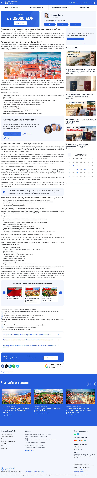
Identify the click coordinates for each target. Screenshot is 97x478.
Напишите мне (51, 358)
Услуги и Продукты (6, 434)
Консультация (20, 23)
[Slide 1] (78, 43)
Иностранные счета (35, 7)
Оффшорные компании (11, 7)
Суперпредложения (7, 436)
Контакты (4, 448)
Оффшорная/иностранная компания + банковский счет (40, 439)
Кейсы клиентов (84, 7)
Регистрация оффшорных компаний (36, 436)
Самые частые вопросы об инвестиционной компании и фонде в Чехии (78, 410)
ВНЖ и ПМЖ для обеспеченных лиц (35, 447)
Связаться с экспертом (12, 134)
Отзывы (3, 443)
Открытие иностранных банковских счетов (38, 434)
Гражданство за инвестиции (59, 7)
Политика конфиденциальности (34, 472)
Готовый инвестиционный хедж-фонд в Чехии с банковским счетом (32, 299)
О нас (2, 439)
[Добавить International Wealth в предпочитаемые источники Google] (54, 366)
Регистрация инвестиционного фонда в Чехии (47, 298)
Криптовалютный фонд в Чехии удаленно (14, 297)
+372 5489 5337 (73, 2)
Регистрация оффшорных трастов (35, 442)
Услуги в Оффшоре (7, 372)
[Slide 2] (81, 43)
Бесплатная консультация (75, 40)
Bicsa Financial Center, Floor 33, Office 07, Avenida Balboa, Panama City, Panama (84, 456)
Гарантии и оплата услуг (8, 441)
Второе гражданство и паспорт (34, 445)
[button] (4, 293)
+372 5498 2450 (84, 2)
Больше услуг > (30, 450)
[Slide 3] (83, 43)
